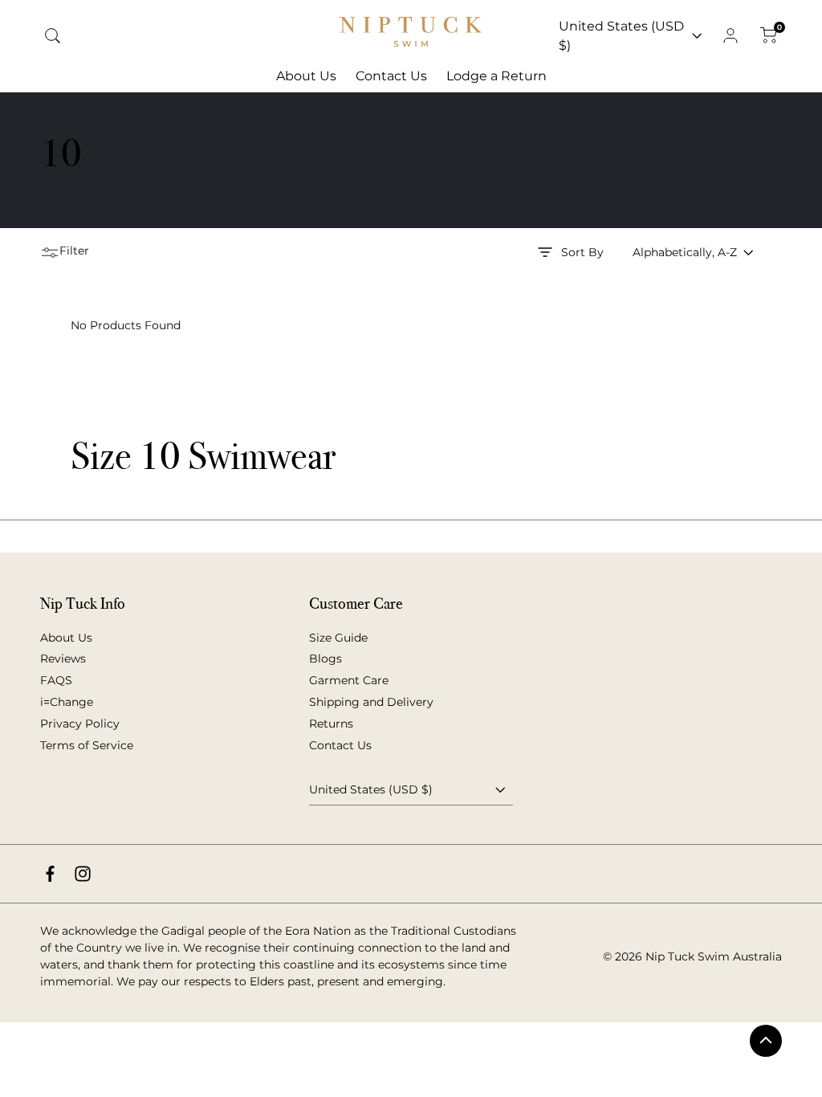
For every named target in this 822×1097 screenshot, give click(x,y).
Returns (331, 723)
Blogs (325, 658)
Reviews (63, 658)
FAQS (56, 680)
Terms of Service (86, 745)
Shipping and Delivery (371, 702)
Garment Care (349, 680)
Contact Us (340, 745)
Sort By (582, 252)
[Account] (730, 36)
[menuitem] (306, 76)
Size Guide (338, 637)
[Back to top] (766, 1041)
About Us (66, 637)
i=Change (66, 702)
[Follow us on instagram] (82, 873)
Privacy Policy (80, 723)
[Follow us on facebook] (50, 873)
